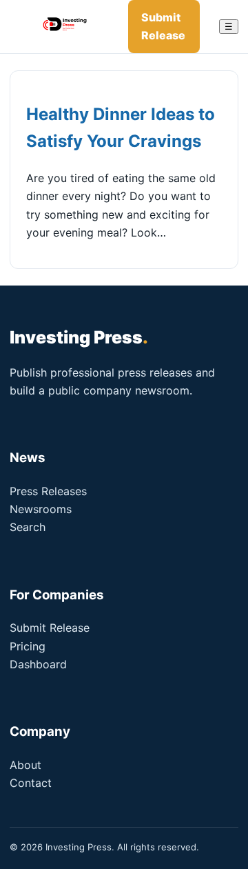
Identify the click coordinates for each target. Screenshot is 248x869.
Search (27, 527)
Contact (31, 783)
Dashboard (38, 664)
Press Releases (48, 491)
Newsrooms (41, 509)
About (25, 765)
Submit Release (163, 26)
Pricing (27, 646)
